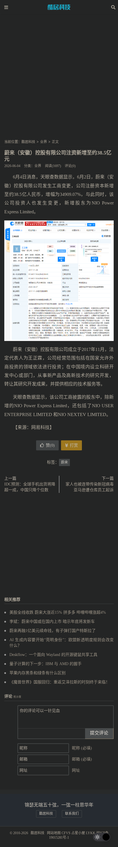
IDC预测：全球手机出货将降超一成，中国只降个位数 (29, 487)
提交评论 (99, 732)
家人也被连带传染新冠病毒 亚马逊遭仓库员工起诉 (90, 487)
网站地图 (54, 833)
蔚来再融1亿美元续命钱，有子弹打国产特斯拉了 (52, 631)
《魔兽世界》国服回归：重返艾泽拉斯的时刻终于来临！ (59, 682)
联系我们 (72, 814)
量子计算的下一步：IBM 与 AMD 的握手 (45, 664)
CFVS (66, 833)
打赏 (73, 445)
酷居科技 (59, 7)
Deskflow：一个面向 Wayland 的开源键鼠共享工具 (53, 655)
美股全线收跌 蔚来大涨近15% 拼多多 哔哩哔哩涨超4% (57, 612)
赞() (50, 445)
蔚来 (64, 462)
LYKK (90, 833)
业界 (43, 142)
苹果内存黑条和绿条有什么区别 (37, 673)
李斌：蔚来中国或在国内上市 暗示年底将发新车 (52, 621)
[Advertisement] (59, 78)
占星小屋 (78, 833)
